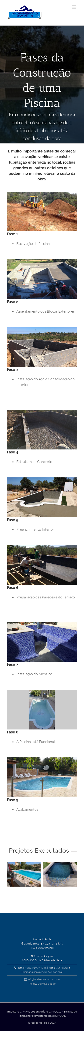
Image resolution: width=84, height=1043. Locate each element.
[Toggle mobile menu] (74, 7)
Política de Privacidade (42, 983)
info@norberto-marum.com (44, 979)
